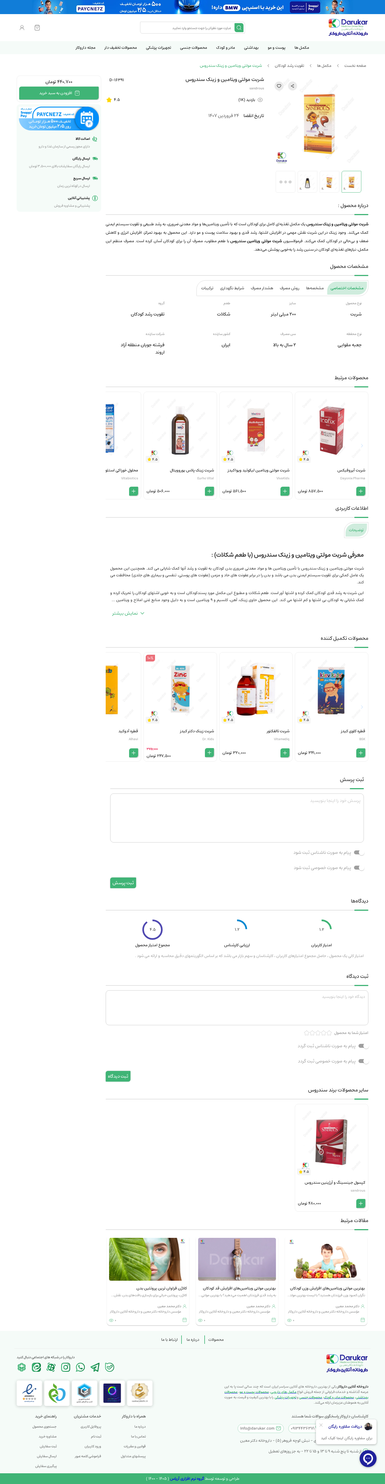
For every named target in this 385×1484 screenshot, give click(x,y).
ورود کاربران (93, 1446)
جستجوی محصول (44, 1426)
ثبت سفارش (48, 1446)
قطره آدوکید (128, 731)
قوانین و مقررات (135, 1446)
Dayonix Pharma (352, 478)
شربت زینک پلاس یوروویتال (192, 470)
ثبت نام (96, 1436)
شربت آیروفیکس (351, 470)
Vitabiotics (129, 478)
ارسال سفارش (47, 1456)
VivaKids (282, 478)
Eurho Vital (205, 478)
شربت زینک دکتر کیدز (197, 731)
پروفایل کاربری (91, 1426)
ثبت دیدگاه (118, 1076)
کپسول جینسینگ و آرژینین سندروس (335, 1182)
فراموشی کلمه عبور (88, 1456)
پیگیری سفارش (46, 1466)
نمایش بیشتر (125, 613)
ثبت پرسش (123, 883)
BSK (362, 739)
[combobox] (188, 27)
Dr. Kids (208, 739)
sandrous (256, 88)
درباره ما (193, 1339)
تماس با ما (138, 1436)
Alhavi (133, 739)
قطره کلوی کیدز (353, 731)
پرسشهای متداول (133, 1456)
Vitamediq (281, 739)
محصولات (216, 1339)
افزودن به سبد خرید (55, 93)
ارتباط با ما (169, 1339)
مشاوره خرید (48, 1436)
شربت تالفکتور (278, 731)
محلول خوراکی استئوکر (120, 470)
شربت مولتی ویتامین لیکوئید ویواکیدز (258, 470)
